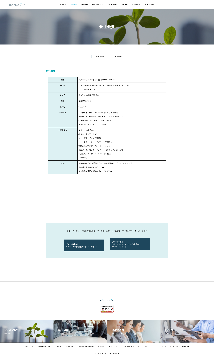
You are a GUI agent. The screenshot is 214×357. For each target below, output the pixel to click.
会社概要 (74, 4)
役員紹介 (118, 56)
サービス (63, 4)
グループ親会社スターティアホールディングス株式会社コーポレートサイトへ (126, 244)
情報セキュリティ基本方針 (64, 346)
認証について (149, 346)
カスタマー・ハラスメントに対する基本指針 (174, 346)
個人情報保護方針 (44, 346)
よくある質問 (112, 4)
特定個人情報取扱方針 (86, 346)
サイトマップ (113, 346)
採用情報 (84, 4)
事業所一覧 (100, 56)
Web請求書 (136, 4)
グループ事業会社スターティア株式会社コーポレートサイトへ (81, 245)
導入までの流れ (97, 4)
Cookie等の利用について (131, 346)
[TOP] (107, 284)
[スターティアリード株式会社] (16, 4)
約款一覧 (101, 346)
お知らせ (124, 4)
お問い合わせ (149, 4)
